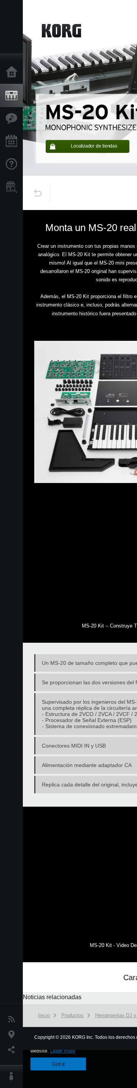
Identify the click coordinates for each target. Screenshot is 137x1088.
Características (13, 118)
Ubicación (13, 1034)
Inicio (13, 72)
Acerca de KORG (13, 1076)
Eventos (13, 141)
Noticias (13, 1019)
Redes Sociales (13, 1050)
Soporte (13, 164)
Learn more (62, 1051)
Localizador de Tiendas (13, 189)
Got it (58, 1064)
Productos (13, 95)
